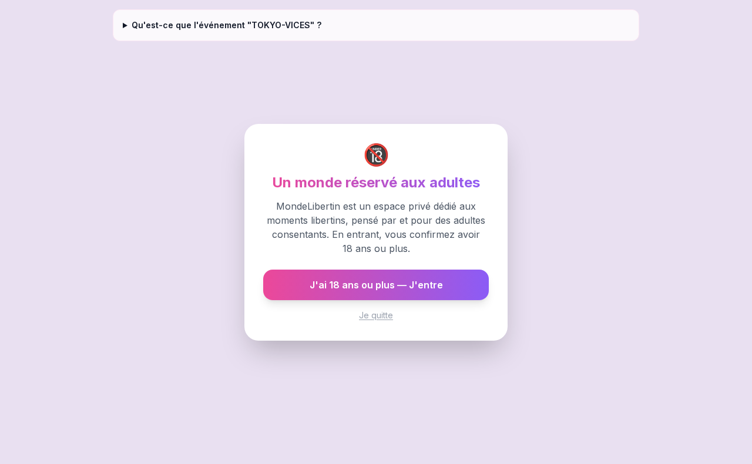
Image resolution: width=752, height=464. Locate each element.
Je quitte (376, 315)
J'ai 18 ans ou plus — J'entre (376, 285)
